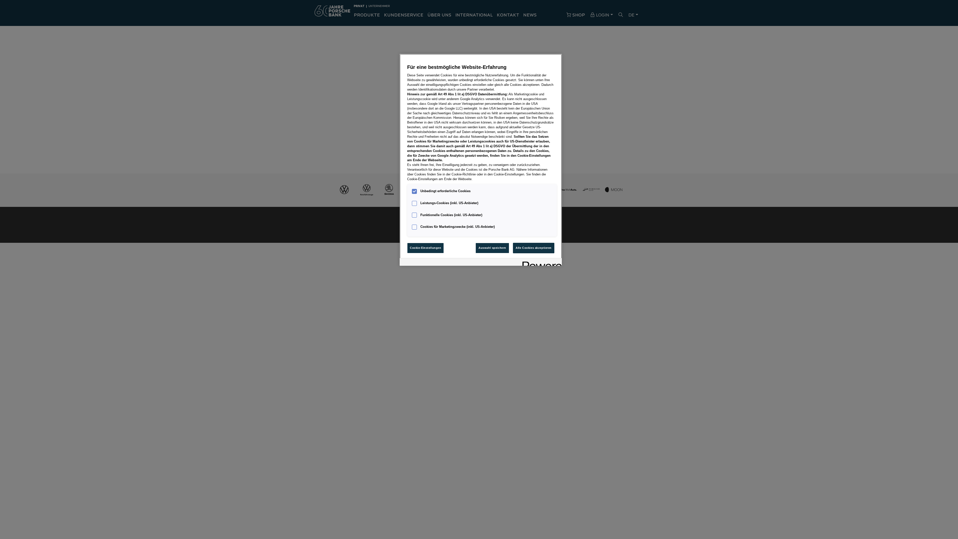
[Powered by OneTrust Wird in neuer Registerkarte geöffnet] (540, 263)
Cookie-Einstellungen (425, 247)
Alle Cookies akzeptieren (534, 247)
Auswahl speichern (492, 247)
